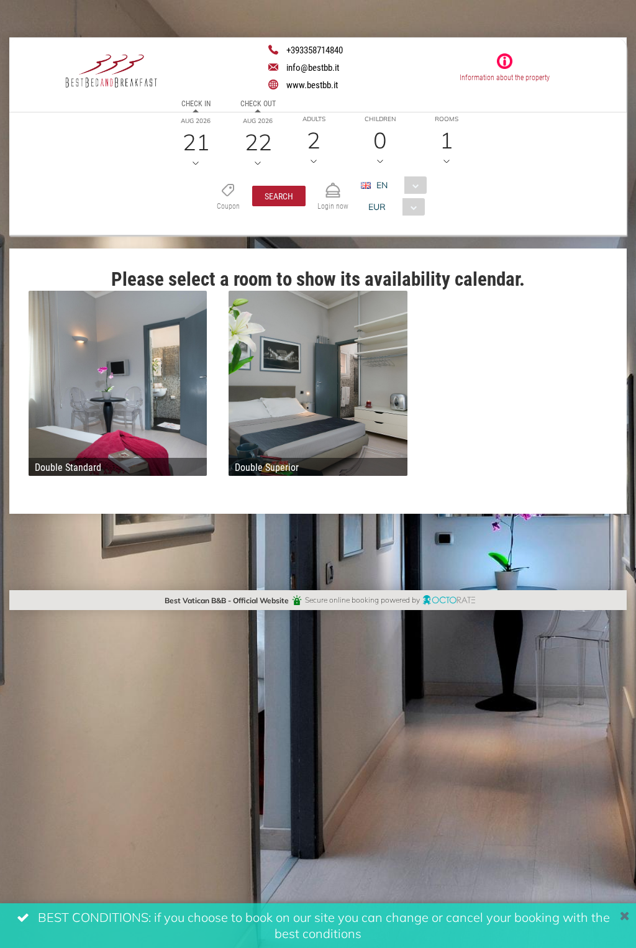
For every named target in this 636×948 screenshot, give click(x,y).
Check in (196, 103)
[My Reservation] (332, 185)
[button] (279, 196)
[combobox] (398, 185)
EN (382, 185)
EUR (377, 206)
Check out (258, 103)
